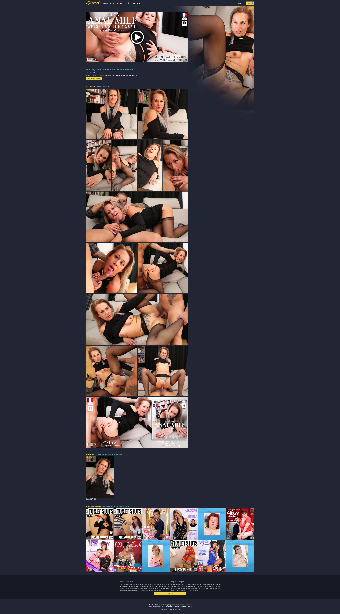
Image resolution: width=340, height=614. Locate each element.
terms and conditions (173, 607)
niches (112, 3)
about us (120, 3)
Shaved (134, 75)
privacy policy (187, 607)
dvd (129, 3)
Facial (126, 75)
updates (105, 3)
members (240, 3)
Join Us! (250, 3)
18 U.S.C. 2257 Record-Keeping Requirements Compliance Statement (170, 605)
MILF (130, 75)
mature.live (136, 3)
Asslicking (111, 75)
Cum (122, 75)
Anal (106, 75)
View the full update (93, 78)
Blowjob (117, 75)
